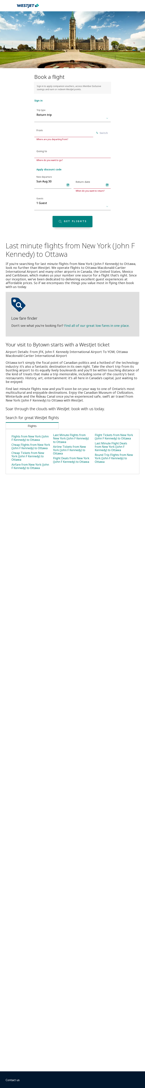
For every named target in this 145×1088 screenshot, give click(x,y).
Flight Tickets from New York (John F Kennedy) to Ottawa (114, 436)
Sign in (38, 100)
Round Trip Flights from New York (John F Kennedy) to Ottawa (114, 458)
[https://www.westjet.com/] (27, 7)
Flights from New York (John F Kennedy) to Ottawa (30, 438)
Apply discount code (48, 169)
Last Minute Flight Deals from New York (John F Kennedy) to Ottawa (111, 446)
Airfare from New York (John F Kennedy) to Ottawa (30, 466)
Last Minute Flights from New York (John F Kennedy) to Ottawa (71, 438)
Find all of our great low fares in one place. (96, 325)
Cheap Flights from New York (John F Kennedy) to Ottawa (30, 446)
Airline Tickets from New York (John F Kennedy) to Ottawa (69, 450)
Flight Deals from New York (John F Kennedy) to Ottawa (71, 460)
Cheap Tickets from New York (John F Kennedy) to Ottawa (27, 456)
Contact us (13, 1080)
